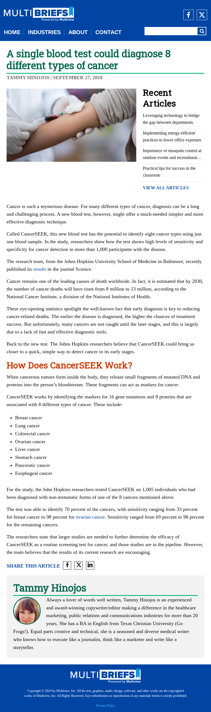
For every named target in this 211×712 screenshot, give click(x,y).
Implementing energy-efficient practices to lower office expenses (172, 136)
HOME (12, 32)
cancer (98, 517)
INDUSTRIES (44, 32)
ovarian (83, 517)
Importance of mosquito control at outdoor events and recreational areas (172, 154)
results (39, 269)
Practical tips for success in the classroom (169, 171)
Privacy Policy (105, 706)
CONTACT (108, 32)
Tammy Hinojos (28, 77)
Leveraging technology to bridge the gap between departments (171, 119)
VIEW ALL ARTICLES (166, 187)
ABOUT (78, 32)
